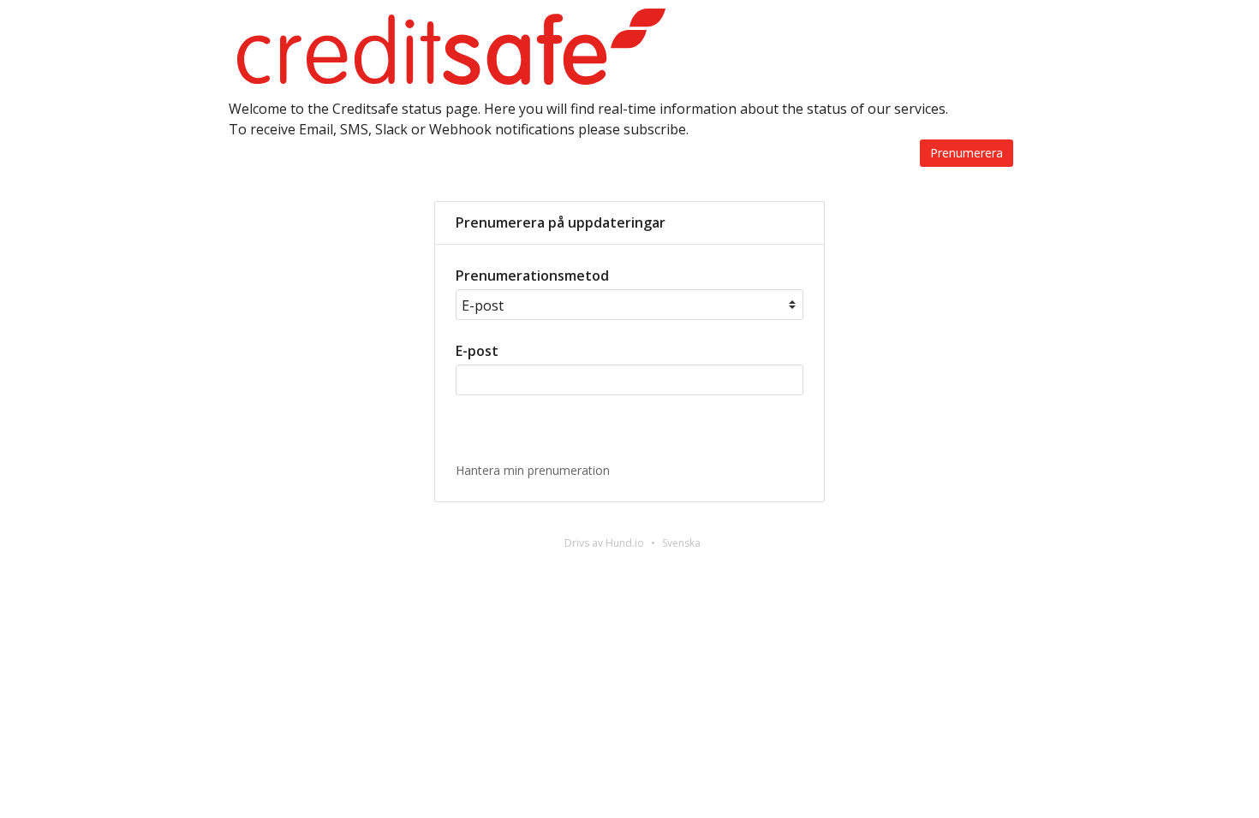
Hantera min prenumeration (533, 470)
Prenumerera (966, 153)
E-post (477, 350)
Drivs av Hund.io (604, 543)
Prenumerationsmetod (532, 275)
